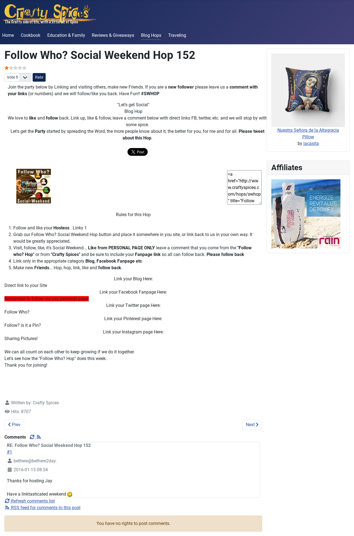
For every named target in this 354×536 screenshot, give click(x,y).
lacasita (311, 143)
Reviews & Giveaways (113, 35)
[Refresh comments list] (32, 437)
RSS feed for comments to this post (45, 507)
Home (8, 35)
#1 (9, 452)
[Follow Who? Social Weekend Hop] (33, 185)
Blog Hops (151, 35)
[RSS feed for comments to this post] (38, 437)
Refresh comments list (32, 501)
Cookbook (30, 35)
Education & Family (66, 35)
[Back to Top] (344, 526)
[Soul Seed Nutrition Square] (305, 213)
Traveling (177, 35)
